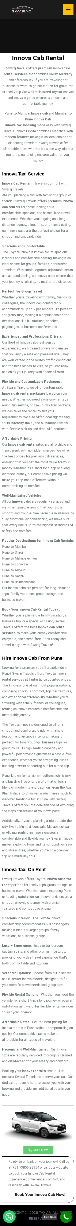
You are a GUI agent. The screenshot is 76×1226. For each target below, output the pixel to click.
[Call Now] (66, 1217)
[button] (9, 1216)
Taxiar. (46, 1212)
